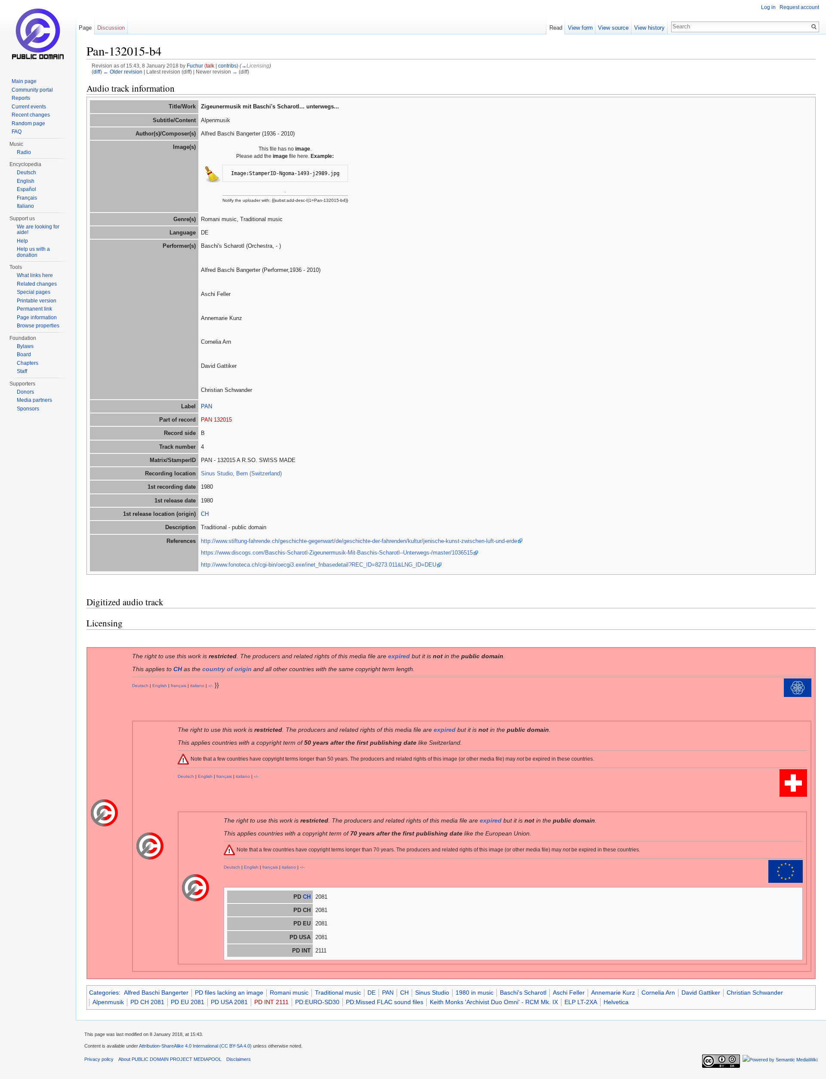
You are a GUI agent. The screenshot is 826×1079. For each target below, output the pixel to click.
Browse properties (38, 326)
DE (371, 992)
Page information (37, 317)
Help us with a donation (33, 252)
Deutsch (140, 685)
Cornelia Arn (658, 992)
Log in (768, 7)
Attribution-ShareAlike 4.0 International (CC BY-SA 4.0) (195, 1045)
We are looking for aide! (38, 230)
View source (613, 28)
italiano (197, 685)
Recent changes (31, 115)
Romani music (289, 992)
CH (205, 514)
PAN (206, 406)
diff (96, 71)
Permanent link (34, 309)
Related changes (37, 284)
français (178, 685)
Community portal (32, 90)
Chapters (27, 363)
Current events (29, 107)
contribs (227, 65)
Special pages (33, 292)
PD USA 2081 (229, 1002)
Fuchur (195, 65)
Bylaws (25, 346)
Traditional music (338, 992)
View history (649, 28)
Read (555, 28)
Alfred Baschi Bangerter (156, 992)
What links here (35, 275)
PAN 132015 (216, 419)
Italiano (25, 206)
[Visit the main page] (37, 34)
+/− (210, 686)
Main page (24, 81)
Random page (28, 123)
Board (24, 354)
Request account (799, 7)
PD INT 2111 (271, 1002)
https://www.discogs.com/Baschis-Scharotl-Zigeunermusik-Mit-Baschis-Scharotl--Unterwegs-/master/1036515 (337, 552)
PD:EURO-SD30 (317, 1002)
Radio (24, 152)
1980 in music (474, 992)
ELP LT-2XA (580, 1002)
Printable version (36, 301)
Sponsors (28, 409)
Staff (22, 371)
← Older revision (122, 71)
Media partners (34, 400)
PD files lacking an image (229, 992)
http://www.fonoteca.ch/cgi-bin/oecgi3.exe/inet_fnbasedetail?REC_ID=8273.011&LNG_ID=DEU (318, 564)
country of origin (227, 669)
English (159, 685)
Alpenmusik (108, 1002)
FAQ (17, 132)
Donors (25, 392)
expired (399, 656)
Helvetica (616, 1002)
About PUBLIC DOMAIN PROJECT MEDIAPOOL (170, 1059)
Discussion (111, 28)
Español (26, 189)
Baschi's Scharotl (523, 992)
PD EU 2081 (187, 1002)
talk (210, 65)
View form (580, 28)
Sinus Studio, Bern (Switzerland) (241, 473)
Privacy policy (99, 1059)
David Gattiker (700, 992)
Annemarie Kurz (613, 992)
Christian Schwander (755, 992)
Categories (104, 992)
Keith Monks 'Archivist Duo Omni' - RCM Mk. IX (494, 1002)
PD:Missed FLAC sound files (384, 1002)
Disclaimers (238, 1059)
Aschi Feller (569, 992)
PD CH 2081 (147, 1002)
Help (22, 241)
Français (27, 198)
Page (85, 28)
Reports (21, 98)
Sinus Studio (432, 992)
